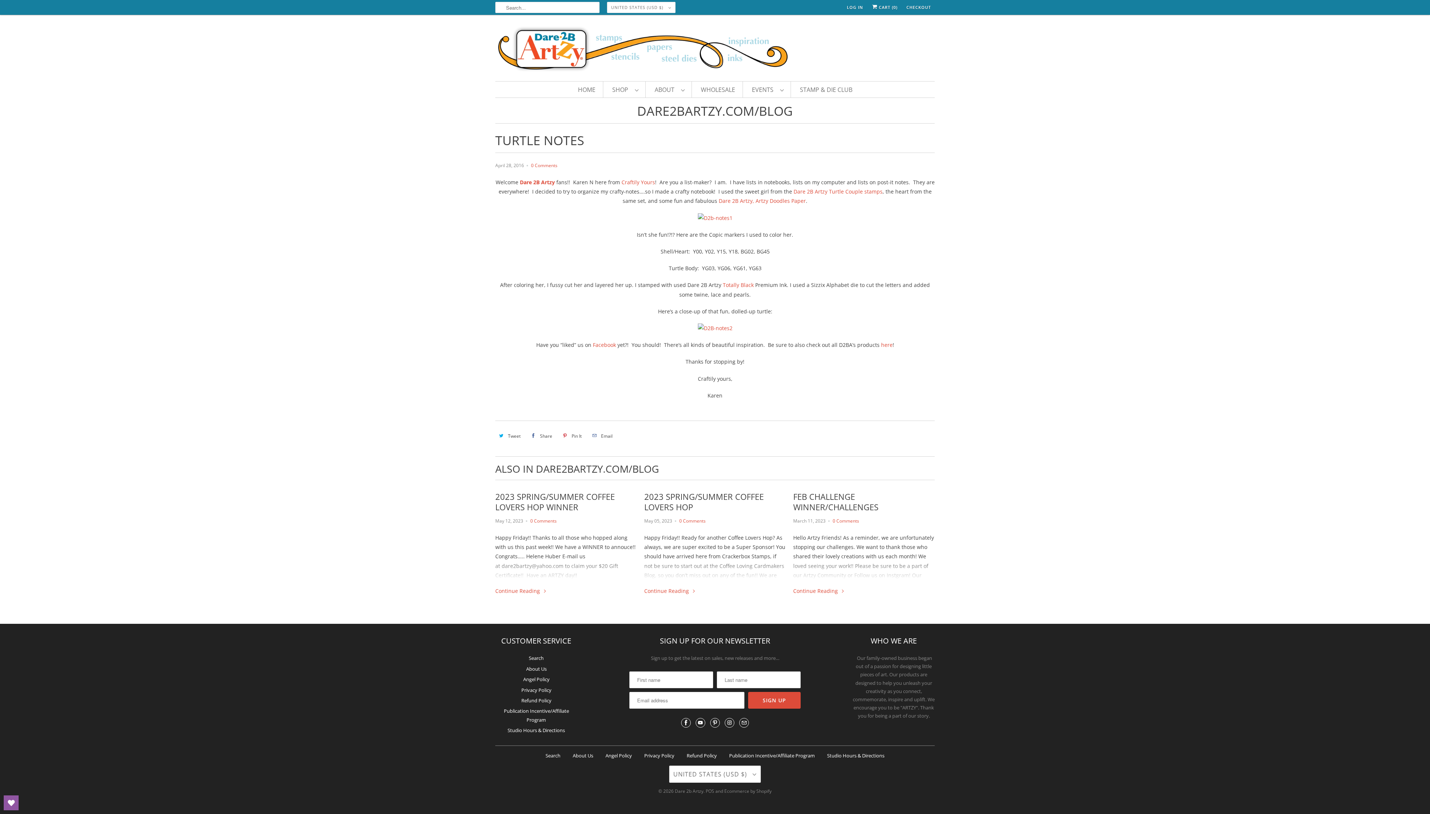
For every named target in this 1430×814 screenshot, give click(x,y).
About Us (536, 668)
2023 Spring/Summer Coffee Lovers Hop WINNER (555, 501)
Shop (621, 90)
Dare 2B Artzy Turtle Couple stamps (838, 191)
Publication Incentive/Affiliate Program (772, 755)
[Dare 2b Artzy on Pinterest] (715, 723)
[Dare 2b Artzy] (715, 50)
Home (586, 90)
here (887, 344)
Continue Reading (518, 590)
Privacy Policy (536, 690)
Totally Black (738, 284)
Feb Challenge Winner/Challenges (835, 501)
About (666, 90)
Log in (855, 7)
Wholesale (718, 90)
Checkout (918, 7)
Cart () (887, 7)
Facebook (604, 344)
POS (710, 791)
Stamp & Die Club (826, 90)
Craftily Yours (638, 182)
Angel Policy (536, 679)
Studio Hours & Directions (536, 730)
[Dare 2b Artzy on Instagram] (729, 723)
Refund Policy (536, 700)
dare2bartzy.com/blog (715, 110)
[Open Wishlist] (11, 802)
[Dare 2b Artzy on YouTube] (700, 723)
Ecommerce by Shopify (748, 791)
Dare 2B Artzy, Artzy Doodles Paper (762, 200)
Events (764, 90)
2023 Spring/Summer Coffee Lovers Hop (704, 501)
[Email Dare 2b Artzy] (744, 723)
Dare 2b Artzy (689, 791)
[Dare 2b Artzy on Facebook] (686, 723)
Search (536, 658)
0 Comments (544, 165)
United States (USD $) (638, 7)
